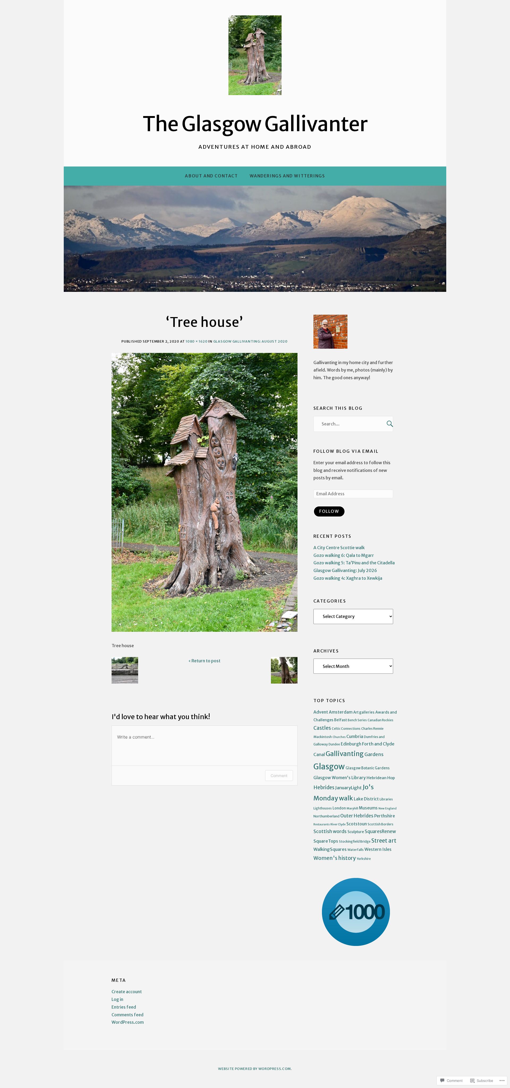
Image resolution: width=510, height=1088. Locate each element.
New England (388, 808)
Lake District (366, 798)
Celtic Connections (346, 729)
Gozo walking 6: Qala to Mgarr (343, 555)
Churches (339, 737)
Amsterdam (340, 712)
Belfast (340, 720)
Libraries (386, 799)
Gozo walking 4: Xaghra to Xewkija (347, 578)
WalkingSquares (330, 849)
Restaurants (321, 824)
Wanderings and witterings (287, 175)
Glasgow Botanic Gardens (368, 768)
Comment (279, 775)
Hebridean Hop (381, 777)
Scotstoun (356, 823)
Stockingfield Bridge (355, 841)
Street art (383, 840)
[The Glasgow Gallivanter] (255, 239)
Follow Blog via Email (346, 451)
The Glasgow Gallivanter (255, 124)
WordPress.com (128, 1022)
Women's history (334, 858)
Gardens (374, 754)
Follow (329, 511)
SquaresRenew (380, 831)
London (339, 808)
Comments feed (127, 1014)
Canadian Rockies (380, 720)
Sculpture (355, 831)
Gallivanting (345, 754)
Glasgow (329, 766)
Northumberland (326, 816)
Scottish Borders (380, 824)
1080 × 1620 (196, 341)
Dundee (334, 744)
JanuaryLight (348, 788)
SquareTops (325, 841)
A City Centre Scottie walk (339, 547)
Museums (368, 807)
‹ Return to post (204, 660)
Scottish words (330, 831)
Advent (320, 712)
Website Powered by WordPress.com (254, 1068)
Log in (117, 999)
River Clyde (338, 824)
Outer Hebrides (356, 816)
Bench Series (357, 720)
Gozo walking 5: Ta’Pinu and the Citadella (354, 562)
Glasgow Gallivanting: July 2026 (345, 570)
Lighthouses (322, 808)
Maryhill (352, 808)
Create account (127, 991)
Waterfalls (355, 850)
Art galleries (364, 712)
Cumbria (354, 736)
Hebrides (323, 787)
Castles (322, 728)
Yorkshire (364, 859)
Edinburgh (351, 743)
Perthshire (384, 815)
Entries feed (124, 1007)
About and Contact (211, 175)
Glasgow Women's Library (339, 777)
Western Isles (378, 849)
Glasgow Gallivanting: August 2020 (250, 341)
